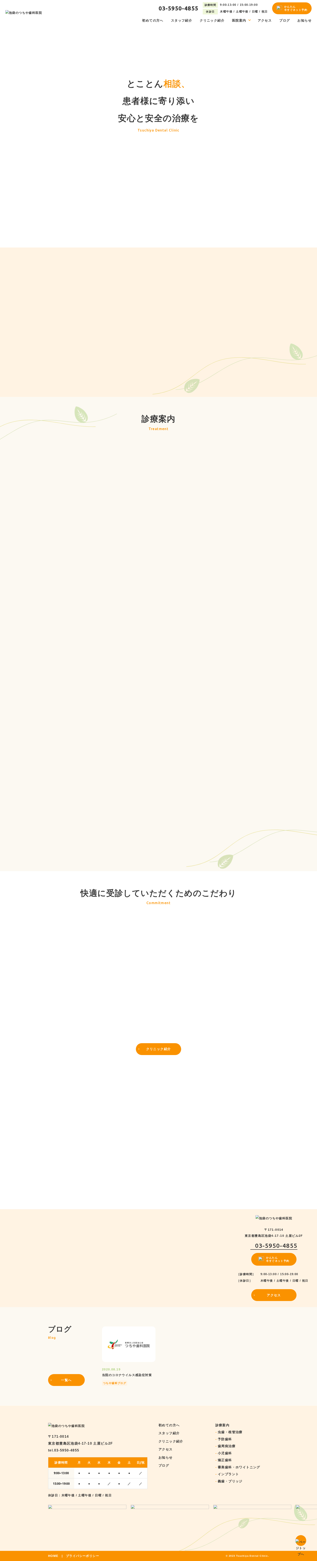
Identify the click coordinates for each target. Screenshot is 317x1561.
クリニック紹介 (212, 20)
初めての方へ (152, 20)
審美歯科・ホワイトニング (239, 1467)
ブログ (284, 20)
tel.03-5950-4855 (63, 1450)
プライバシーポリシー (82, 1556)
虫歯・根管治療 (230, 1432)
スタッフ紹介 (181, 20)
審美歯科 (65, 694)
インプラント (194, 564)
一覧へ (66, 245)
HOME (53, 1556)
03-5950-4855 (179, 8)
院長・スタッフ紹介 (181, 1207)
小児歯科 (225, 1453)
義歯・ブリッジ (230, 1481)
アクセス (265, 20)
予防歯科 (225, 1439)
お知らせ (304, 20)
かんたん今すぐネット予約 (295, 8)
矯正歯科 (225, 1460)
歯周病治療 (226, 1446)
